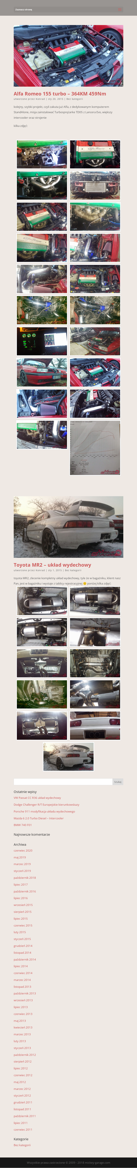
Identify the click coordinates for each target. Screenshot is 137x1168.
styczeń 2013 (22, 1048)
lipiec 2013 (21, 1007)
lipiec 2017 (21, 884)
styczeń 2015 (22, 939)
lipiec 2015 (21, 918)
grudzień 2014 (23, 946)
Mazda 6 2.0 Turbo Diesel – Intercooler (39, 818)
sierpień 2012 (23, 1061)
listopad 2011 (22, 1109)
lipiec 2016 (21, 898)
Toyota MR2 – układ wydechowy (52, 564)
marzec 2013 (22, 1034)
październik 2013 (25, 993)
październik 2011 (25, 1116)
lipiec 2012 (21, 1068)
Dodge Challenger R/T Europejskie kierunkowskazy (46, 804)
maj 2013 (20, 1021)
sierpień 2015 (23, 912)
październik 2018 (25, 878)
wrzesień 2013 (23, 1000)
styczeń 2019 (22, 871)
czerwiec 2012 (23, 1075)
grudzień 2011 (23, 1102)
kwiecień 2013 (23, 1027)
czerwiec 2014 (23, 973)
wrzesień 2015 (23, 905)
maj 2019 (20, 857)
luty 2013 (20, 1041)
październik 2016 (25, 891)
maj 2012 (20, 1082)
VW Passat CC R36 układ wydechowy (37, 798)
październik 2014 (25, 959)
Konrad (40, 98)
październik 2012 (25, 1055)
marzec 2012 (22, 1089)
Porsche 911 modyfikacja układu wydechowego (44, 811)
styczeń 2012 (22, 1095)
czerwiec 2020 (23, 850)
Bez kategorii (74, 98)
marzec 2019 (22, 864)
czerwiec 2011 (23, 1129)
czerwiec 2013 (23, 1014)
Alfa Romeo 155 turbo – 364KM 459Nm (60, 93)
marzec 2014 (22, 980)
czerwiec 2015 (23, 925)
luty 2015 (20, 932)
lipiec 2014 (21, 966)
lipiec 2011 (21, 1123)
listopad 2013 (22, 987)
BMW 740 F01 (23, 825)
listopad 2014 (22, 953)
